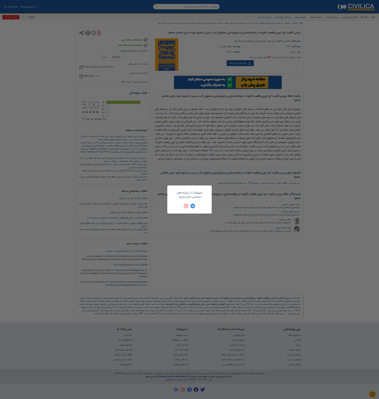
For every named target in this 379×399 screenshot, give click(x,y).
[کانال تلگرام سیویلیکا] (192, 206)
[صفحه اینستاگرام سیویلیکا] (186, 206)
